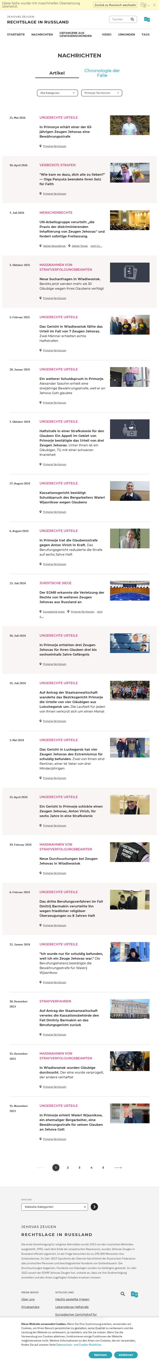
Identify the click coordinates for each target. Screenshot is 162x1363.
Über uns (28, 1299)
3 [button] (79, 1167)
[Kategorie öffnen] (94, 1207)
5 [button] (103, 1167)
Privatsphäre (30, 1307)
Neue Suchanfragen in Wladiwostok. (72, 283)
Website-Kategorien (39, 1207)
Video (106, 34)
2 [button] (68, 1167)
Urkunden (126, 34)
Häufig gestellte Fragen (72, 1299)
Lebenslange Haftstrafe (72, 1307)
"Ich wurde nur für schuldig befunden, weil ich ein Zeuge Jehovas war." (71, 963)
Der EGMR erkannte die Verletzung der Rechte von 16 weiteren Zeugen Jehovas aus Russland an (72, 597)
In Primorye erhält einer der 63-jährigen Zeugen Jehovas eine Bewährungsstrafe (66, 131)
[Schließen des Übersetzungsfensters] (154, 5)
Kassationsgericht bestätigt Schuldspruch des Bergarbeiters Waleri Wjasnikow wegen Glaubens (72, 497)
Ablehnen (126, 1355)
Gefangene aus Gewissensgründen (75, 34)
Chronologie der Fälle (102, 73)
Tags (146, 34)
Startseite (16, 34)
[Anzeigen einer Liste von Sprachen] (145, 5)
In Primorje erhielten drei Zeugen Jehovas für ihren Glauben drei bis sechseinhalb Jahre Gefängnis (68, 649)
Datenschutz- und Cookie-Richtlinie (78, 1344)
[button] (118, 1167)
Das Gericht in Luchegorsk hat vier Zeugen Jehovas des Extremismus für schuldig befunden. (72, 759)
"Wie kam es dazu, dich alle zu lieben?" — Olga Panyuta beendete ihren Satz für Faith (72, 179)
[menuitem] (16, 35)
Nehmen (100, 1355)
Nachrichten (42, 34)
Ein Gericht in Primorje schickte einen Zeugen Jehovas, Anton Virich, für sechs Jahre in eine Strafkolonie (71, 811)
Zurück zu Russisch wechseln (115, 5)
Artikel (57, 73)
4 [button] (91, 1167)
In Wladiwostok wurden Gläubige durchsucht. (72, 1072)
